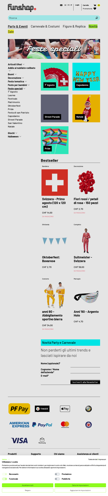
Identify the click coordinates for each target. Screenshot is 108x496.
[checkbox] (4, 474)
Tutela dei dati (93, 459)
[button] (6, 459)
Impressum (102, 459)
